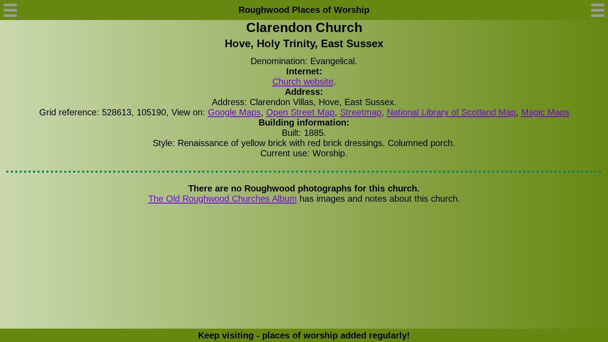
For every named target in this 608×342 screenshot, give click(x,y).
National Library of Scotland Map (451, 112)
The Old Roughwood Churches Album (222, 199)
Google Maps (234, 112)
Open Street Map (300, 112)
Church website (302, 81)
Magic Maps (545, 112)
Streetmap (360, 112)
